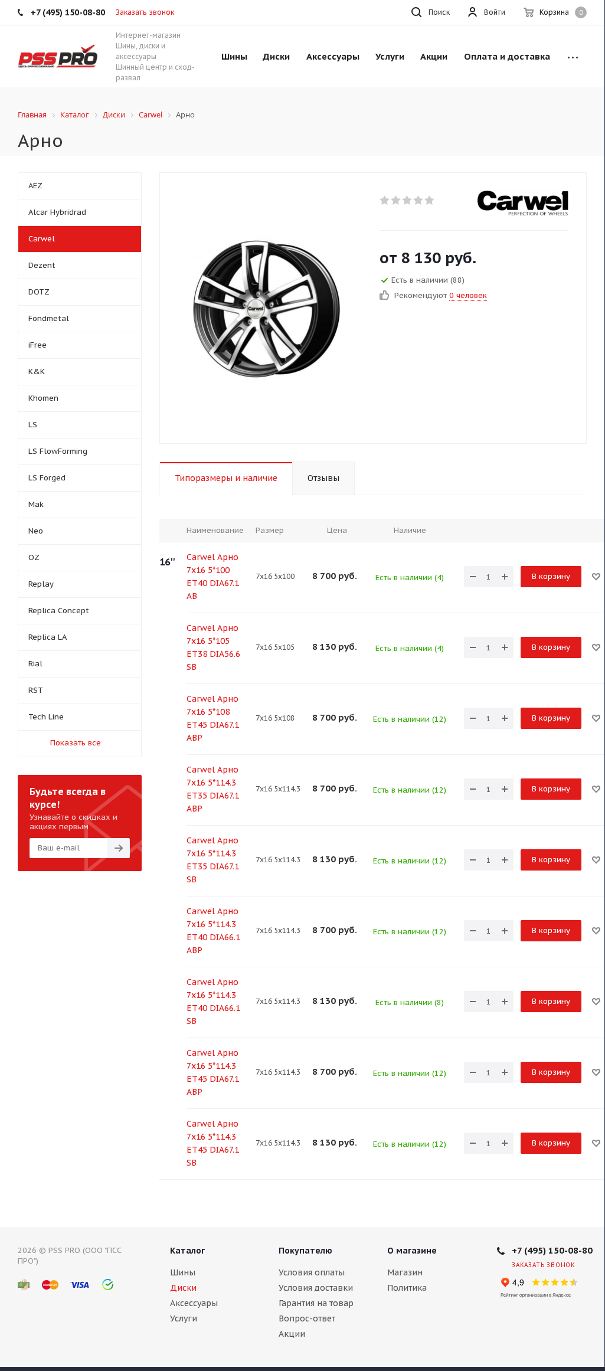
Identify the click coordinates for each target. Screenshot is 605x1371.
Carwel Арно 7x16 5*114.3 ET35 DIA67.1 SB (213, 860)
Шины (182, 1272)
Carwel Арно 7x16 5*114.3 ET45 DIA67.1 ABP (213, 1072)
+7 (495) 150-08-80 (552, 1250)
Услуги (183, 1318)
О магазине (412, 1250)
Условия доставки (316, 1287)
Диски (183, 1287)
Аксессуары (194, 1303)
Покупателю (305, 1250)
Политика (407, 1287)
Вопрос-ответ (307, 1318)
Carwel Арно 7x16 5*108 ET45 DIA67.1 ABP (213, 718)
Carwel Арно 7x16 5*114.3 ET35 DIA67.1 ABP (213, 789)
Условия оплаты (312, 1272)
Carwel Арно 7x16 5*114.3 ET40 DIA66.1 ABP (213, 931)
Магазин (405, 1272)
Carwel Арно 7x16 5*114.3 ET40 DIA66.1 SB (213, 1001)
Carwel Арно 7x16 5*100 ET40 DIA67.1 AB (213, 576)
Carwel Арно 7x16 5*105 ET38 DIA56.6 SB (213, 647)
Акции (292, 1334)
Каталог (187, 1250)
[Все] (573, 56)
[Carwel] (523, 203)
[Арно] (266, 308)
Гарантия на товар (316, 1303)
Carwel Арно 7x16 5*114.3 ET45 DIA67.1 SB (213, 1143)
